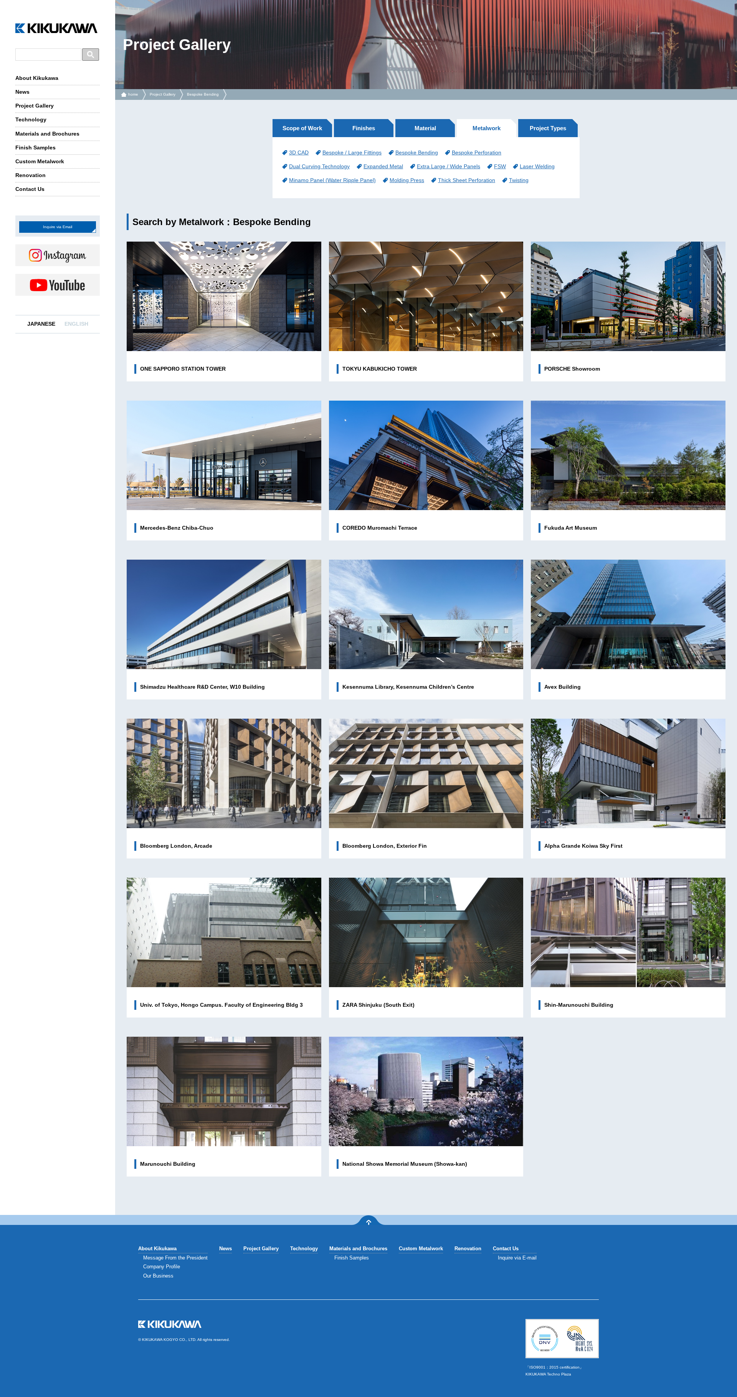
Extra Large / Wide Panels (448, 166)
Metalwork (487, 128)
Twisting (519, 180)
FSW (500, 166)
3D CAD (299, 152)
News (22, 92)
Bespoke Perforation (476, 152)
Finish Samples (35, 147)
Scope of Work (302, 128)
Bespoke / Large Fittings (352, 152)
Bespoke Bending (203, 94)
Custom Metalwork (39, 161)
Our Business (158, 1276)
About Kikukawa (36, 78)
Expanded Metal (383, 166)
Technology (30, 119)
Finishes (363, 128)
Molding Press (407, 180)
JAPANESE (41, 324)
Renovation (30, 175)
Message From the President (175, 1258)
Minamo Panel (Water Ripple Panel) (332, 180)
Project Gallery (34, 106)
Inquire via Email (57, 227)
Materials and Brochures (47, 134)
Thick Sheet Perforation (466, 180)
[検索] (90, 54)
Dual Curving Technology (319, 166)
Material (425, 128)
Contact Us (30, 189)
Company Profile (161, 1266)
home (133, 94)
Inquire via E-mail (517, 1258)
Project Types (548, 128)
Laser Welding (537, 166)
